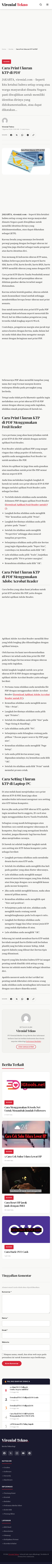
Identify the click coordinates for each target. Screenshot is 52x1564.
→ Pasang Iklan (8, 1514)
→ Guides (6, 1467)
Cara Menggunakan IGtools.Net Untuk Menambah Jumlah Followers (25, 1109)
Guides (6, 62)
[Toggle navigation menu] (47, 4)
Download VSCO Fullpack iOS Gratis (24, 1397)
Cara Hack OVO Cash (16, 1251)
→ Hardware (7, 1480)
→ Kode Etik (7, 1509)
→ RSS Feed (6, 1527)
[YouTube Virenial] (23, 1453)
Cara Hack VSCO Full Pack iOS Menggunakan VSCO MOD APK (22, 1415)
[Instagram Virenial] (17, 1453)
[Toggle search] (40, 4)
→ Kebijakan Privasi (10, 1539)
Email (5, 1330)
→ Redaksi (6, 1501)
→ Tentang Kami (8, 1493)
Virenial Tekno (26, 1031)
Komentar (7, 1292)
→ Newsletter (7, 1531)
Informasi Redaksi (33, 1041)
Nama (5, 1318)
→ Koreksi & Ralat (9, 1543)
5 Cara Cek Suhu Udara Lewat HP (23, 1156)
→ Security (6, 1476)
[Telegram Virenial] (29, 1453)
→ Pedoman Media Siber (12, 1505)
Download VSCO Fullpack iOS (21, 1405)
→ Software (6, 1471)
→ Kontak (6, 1497)
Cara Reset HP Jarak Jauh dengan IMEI (15, 1204)
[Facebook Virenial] (4, 1453)
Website (5, 1342)
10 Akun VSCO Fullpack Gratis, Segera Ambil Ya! (19, 1388)
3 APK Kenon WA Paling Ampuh (21, 1424)
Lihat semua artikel (26, 1047)
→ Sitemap (6, 1535)
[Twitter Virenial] (10, 1453)
